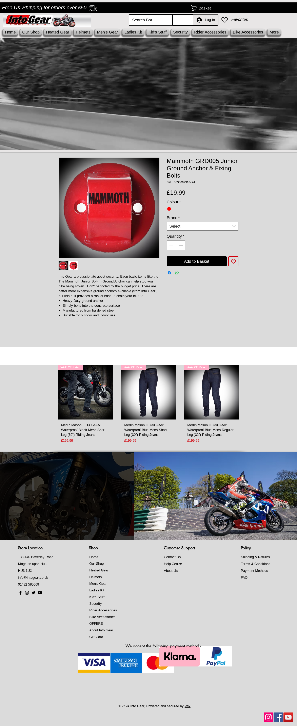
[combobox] (202, 226)
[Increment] (181, 245)
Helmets (95, 577)
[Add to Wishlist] (233, 261)
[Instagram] (268, 717)
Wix (188, 706)
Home (93, 557)
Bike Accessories (102, 617)
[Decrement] (170, 245)
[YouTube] (288, 717)
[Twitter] (33, 592)
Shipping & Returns (255, 557)
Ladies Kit (96, 590)
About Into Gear (101, 630)
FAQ (244, 578)
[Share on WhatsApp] (177, 272)
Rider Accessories (103, 610)
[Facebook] (278, 717)
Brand (173, 217)
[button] (204, 8)
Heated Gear (98, 570)
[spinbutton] (176, 245)
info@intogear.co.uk (33, 578)
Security (95, 604)
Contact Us (172, 557)
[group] (149, 406)
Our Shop (96, 564)
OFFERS (96, 624)
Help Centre (173, 564)
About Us (171, 571)
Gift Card (96, 637)
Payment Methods (255, 571)
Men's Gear (98, 584)
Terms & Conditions (255, 564)
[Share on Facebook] (169, 272)
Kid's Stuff (97, 597)
